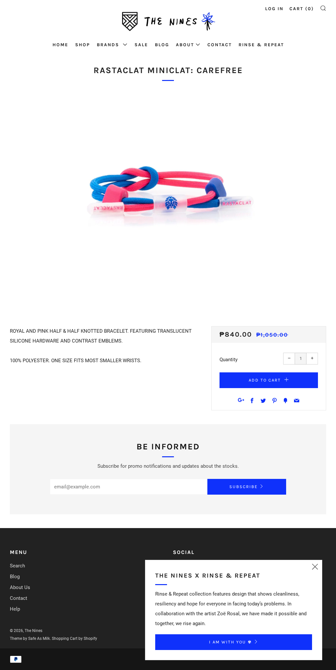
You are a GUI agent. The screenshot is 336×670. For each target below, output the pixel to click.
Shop (82, 45)
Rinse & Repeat (261, 45)
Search (17, 566)
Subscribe (243, 486)
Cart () (301, 8)
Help (15, 609)
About (185, 45)
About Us (20, 587)
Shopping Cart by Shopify (74, 638)
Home (60, 45)
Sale (141, 45)
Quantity (229, 360)
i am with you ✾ (230, 642)
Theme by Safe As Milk (30, 638)
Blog (162, 45)
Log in (274, 8)
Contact (219, 45)
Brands (109, 45)
